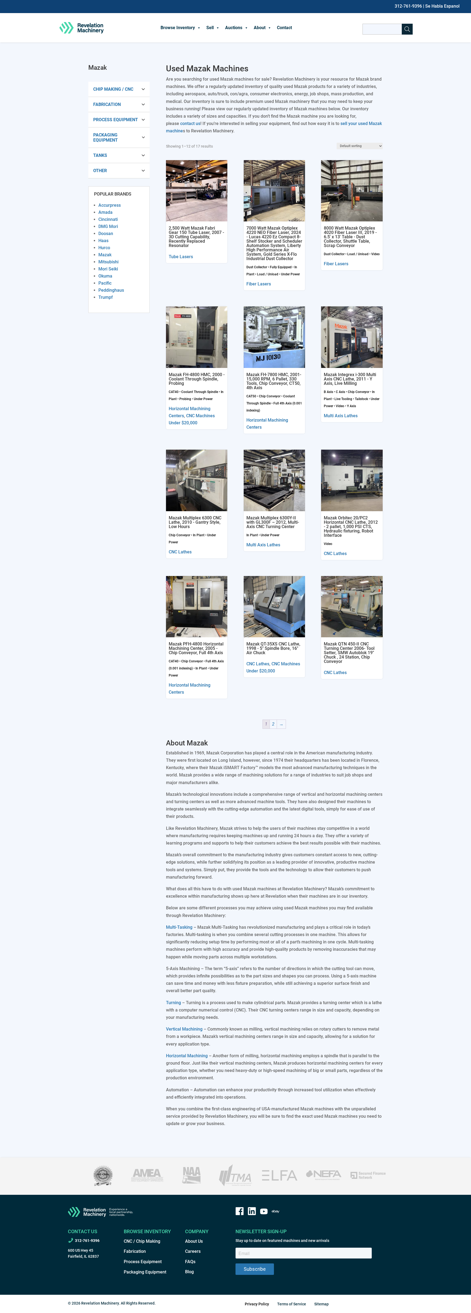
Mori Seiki (108, 269)
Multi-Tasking (179, 927)
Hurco (104, 247)
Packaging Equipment (105, 137)
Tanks (100, 155)
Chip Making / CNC (113, 89)
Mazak (104, 254)
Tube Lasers (181, 256)
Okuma (105, 276)
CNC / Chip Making (142, 1241)
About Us (194, 1241)
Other (100, 170)
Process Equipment (115, 119)
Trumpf (105, 297)
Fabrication (107, 104)
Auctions (233, 27)
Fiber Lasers (258, 284)
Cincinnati (108, 219)
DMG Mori (108, 226)
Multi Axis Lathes (341, 415)
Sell (210, 27)
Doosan (105, 233)
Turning (173, 1002)
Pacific (104, 283)
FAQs (190, 1261)
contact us (190, 123)
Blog (189, 1271)
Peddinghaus (111, 290)
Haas (103, 240)
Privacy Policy (257, 1304)
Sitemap (321, 1304)
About (259, 27)
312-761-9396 (408, 6)
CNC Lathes (180, 552)
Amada (105, 212)
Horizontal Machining (187, 1055)
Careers (193, 1251)
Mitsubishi (108, 261)
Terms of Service (291, 1304)
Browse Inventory (178, 27)
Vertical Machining (184, 1029)
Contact (284, 27)
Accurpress (109, 205)
